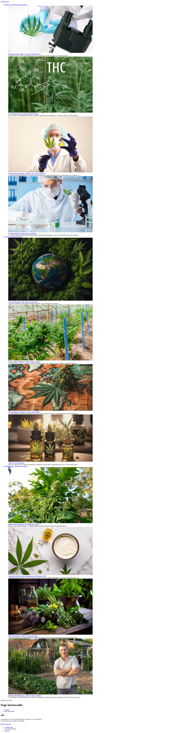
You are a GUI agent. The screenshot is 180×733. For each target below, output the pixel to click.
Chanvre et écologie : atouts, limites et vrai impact (23, 302)
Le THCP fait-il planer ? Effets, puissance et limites (23, 114)
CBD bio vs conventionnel (16, 463)
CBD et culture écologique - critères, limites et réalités (24, 361)
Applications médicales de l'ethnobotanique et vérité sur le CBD (27, 576)
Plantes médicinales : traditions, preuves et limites (22, 636)
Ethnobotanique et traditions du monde (15, 466)
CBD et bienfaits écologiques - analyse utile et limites (24, 412)
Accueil (6, 709)
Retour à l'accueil (6, 724)
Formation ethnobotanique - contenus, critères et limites (24, 695)
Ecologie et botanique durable (13, 237)
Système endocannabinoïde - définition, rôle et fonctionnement (26, 173)
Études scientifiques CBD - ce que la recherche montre (24, 54)
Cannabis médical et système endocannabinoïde (22, 233)
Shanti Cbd (9, 727)
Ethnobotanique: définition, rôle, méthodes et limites (23, 524)
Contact (6, 730)
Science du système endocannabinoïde (15, 5)
